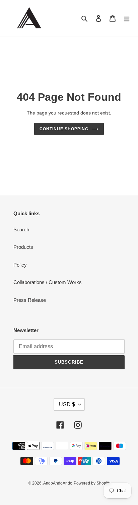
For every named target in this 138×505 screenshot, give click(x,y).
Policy (20, 265)
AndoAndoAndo (57, 483)
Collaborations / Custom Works (47, 282)
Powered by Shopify (92, 483)
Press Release (29, 300)
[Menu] (127, 18)
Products (23, 247)
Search (21, 229)
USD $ (67, 404)
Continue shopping (64, 129)
